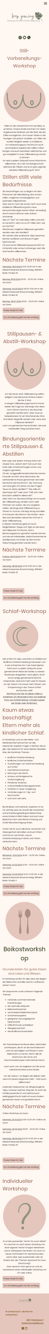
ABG (28, 1319)
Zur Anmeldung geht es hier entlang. (21, 317)
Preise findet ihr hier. (13, 310)
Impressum (37, 1319)
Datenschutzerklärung (32, 1323)
